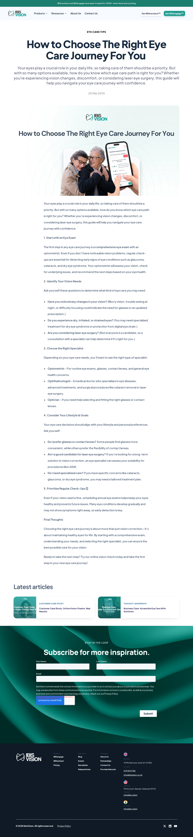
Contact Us (105, 765)
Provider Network (108, 769)
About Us (104, 757)
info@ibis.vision (130, 795)
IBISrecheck (59, 761)
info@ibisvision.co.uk (133, 775)
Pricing (57, 765)
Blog (80, 757)
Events (81, 761)
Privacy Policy (64, 825)
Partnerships (105, 761)
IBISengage (58, 757)
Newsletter (83, 765)
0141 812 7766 (129, 771)
